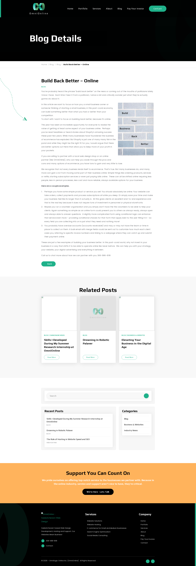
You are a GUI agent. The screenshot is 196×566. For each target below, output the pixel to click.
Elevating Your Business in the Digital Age (136, 343)
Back (49, 264)
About (109, 8)
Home (70, 8)
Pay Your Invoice (135, 8)
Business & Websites (136, 335)
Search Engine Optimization (98, 532)
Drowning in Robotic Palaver (96, 341)
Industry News (131, 430)
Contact (158, 8)
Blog (119, 8)
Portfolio (82, 8)
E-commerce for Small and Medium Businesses (106, 528)
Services (97, 8)
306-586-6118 (51, 541)
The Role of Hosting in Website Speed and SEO (68, 439)
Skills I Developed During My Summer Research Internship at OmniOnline (59, 345)
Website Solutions (94, 521)
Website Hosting (94, 524)
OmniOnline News (57, 335)
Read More (51, 357)
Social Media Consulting (97, 535)
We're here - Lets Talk (98, 492)
